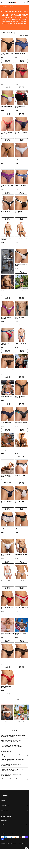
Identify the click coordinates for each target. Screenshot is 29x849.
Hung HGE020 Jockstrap (21, 422)
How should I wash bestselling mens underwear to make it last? (12, 770)
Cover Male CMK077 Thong (7, 659)
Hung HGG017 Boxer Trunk (7, 528)
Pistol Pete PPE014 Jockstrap (5, 344)
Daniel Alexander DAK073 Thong (21, 133)
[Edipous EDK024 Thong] (21, 519)
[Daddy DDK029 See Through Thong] (21, 203)
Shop (3, 800)
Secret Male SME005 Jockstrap (20, 660)
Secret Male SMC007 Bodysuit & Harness (6, 476)
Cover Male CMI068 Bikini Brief (7, 80)
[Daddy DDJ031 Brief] (7, 414)
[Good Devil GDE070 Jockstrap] (7, 282)
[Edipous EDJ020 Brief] (21, 282)
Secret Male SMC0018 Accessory (6, 160)
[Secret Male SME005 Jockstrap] (21, 651)
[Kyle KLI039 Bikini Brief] (7, 97)
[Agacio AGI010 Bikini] (21, 466)
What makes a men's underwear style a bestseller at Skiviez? (13, 736)
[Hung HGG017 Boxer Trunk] (7, 519)
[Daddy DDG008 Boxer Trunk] (21, 625)
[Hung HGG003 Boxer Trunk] (21, 97)
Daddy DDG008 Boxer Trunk (20, 634)
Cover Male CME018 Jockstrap (5, 450)
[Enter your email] (26, 824)
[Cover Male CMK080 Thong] (21, 493)
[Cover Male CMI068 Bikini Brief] (7, 71)
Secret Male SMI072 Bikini (7, 369)
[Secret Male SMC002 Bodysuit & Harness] (21, 440)
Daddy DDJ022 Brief (20, 53)
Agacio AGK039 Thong (20, 343)
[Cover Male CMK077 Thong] (7, 651)
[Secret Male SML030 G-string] (7, 546)
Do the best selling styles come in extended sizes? (11, 774)
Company (5, 805)
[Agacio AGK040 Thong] (7, 572)
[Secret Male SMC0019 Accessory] (21, 387)
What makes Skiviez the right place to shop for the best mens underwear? (12, 779)
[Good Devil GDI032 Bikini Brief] (21, 71)
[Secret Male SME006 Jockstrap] (7, 677)
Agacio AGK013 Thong (20, 185)
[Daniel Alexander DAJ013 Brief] (7, 176)
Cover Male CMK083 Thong (21, 554)
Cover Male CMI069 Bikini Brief (7, 608)
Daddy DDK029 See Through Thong (19, 212)
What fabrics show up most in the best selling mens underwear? (12, 755)
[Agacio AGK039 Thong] (21, 335)
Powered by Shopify (21, 843)
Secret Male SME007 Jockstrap (6, 239)
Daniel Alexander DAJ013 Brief (7, 186)
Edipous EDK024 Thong (20, 528)
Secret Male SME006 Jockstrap (6, 687)
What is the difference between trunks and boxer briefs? (12, 760)
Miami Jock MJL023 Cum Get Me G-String (7, 133)
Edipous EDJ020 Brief (20, 290)
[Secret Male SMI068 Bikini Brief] (7, 625)
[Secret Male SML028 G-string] (21, 572)
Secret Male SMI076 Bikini (21, 238)
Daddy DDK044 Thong (6, 396)
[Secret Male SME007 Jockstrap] (7, 229)
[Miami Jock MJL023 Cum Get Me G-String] (7, 124)
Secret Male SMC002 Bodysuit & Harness (20, 450)
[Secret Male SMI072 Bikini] (7, 361)
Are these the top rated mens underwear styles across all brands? (11, 746)
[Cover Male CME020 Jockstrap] (7, 308)
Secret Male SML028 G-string (20, 581)
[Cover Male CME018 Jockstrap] (7, 440)
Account (4, 810)
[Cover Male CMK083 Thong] (21, 546)
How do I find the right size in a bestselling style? (10, 750)
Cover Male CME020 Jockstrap (6, 318)
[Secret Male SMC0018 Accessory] (7, 150)
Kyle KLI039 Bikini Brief (7, 106)
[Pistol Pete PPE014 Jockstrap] (7, 335)
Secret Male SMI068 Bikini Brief (7, 634)
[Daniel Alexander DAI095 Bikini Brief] (7, 45)
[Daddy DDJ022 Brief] (21, 45)
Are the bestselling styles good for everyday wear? (11, 765)
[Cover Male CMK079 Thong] (21, 598)
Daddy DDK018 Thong (6, 211)
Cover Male (20, 721)
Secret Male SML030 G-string (6, 555)
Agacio (7, 721)
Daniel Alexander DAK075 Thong (21, 265)
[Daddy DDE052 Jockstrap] (21, 150)
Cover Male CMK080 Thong (20, 502)
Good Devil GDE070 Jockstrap (6, 291)
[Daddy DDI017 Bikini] (21, 361)
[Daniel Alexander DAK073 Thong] (21, 124)
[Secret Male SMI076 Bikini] (21, 229)
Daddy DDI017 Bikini (20, 369)
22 (18, 699)
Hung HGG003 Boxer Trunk (20, 107)
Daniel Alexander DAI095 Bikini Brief (7, 54)
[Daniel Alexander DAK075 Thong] (21, 256)
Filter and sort (7, 32)
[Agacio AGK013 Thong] (21, 176)
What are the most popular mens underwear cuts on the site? (11, 741)
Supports (4, 795)
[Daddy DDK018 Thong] (7, 203)
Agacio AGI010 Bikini (20, 475)
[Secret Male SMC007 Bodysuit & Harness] (7, 466)
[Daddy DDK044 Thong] (7, 387)
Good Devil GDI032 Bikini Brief (21, 80)
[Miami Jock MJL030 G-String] (21, 308)
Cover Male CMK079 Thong (21, 607)
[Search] (25, 2)
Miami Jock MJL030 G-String (20, 318)
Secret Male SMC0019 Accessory (20, 397)
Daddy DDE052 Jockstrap (21, 159)
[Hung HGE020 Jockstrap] (21, 414)
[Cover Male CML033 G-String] (7, 493)
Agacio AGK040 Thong (6, 580)
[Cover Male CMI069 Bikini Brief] (7, 598)
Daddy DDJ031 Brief (6, 422)
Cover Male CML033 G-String (6, 502)
